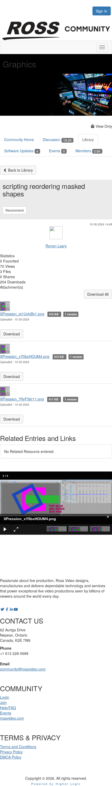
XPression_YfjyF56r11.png (22, 398)
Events (57, 150)
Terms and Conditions (18, 746)
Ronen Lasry (56, 245)
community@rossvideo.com (23, 669)
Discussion (57, 139)
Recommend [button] (14, 210)
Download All (98, 294)
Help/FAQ (8, 707)
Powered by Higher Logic (56, 784)
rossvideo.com (12, 718)
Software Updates (21, 150)
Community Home (19, 139)
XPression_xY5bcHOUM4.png (24, 356)
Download (11, 333)
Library (88, 139)
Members (88, 150)
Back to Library (20, 170)
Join (3, 702)
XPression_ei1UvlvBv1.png (22, 313)
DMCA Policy (10, 757)
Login (4, 697)
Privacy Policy (11, 751)
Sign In (101, 11)
